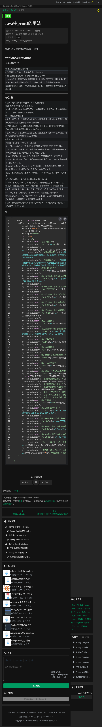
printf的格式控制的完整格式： (85, 693)
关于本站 (67, 2)
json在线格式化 (22, 712)
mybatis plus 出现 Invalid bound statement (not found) (33, 571)
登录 (97, 2)
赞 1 (33, 34)
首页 (7, 10)
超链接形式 (50, 500)
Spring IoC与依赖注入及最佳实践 (23, 552)
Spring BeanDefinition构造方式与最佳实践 (26, 543)
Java (18, 37)
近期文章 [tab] (88, 637)
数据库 (85, 615)
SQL (74, 626)
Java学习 (14, 10)
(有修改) (37, 30)
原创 (8, 16)
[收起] (60, 219)
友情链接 (76, 2)
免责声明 (61, 712)
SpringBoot (79, 622)
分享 (46, 482)
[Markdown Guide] (32, 660)
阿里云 (26, 717)
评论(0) (28, 582)
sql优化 (86, 623)
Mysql (79, 612)
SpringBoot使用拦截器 (20, 640)
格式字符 (82, 696)
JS (78, 626)
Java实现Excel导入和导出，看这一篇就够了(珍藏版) (34, 609)
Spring (80, 608)
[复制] (65, 219)
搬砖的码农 (8, 504)
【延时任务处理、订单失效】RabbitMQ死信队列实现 (34, 594)
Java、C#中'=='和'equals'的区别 (24, 617)
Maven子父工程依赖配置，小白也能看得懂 (28, 601)
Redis (74, 619)
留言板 (58, 2)
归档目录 (52, 712)
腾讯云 (33, 717)
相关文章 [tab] (78, 637)
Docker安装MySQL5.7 (21, 625)
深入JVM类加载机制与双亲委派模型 (25, 548)
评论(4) (28, 605)
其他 (74, 615)
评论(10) (29, 574)
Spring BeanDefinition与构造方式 (24, 539)
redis (79, 615)
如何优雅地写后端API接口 (21, 586)
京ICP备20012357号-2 (45, 717)
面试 (74, 608)
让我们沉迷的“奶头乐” (20, 578)
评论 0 (40, 34)
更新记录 (42, 712)
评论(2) (28, 590)
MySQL (80, 605)
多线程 (80, 619)
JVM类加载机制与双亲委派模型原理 (25, 556)
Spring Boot (86, 612)
